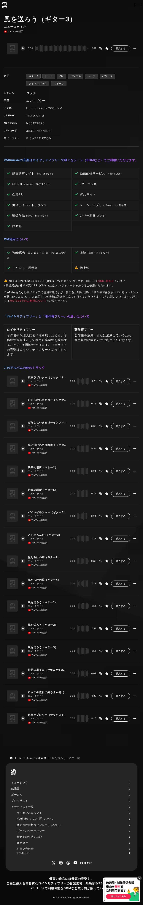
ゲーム (49, 76)
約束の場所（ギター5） (43, 489)
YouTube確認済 (15, 31)
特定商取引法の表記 (29, 836)
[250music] (4, 5)
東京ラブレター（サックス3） (47, 377)
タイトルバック (38, 83)
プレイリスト (19, 800)
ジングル (75, 76)
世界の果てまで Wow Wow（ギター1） (47, 669)
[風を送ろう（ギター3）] (12, 651)
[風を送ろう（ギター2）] (12, 628)
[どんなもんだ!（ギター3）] (12, 538)
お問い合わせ (105, 280)
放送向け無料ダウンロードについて (39, 824)
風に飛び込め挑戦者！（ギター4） (47, 444)
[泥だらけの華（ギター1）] (12, 561)
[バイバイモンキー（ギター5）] (12, 516)
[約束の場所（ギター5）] (12, 493)
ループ (91, 76)
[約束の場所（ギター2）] (12, 471)
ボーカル (17, 794)
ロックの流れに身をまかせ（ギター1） (47, 692)
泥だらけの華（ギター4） (44, 579)
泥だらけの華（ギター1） (44, 557)
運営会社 (22, 842)
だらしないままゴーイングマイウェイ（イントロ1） (47, 399)
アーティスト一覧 (22, 806)
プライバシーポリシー (31, 830)
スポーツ (59, 83)
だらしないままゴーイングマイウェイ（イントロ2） (47, 422)
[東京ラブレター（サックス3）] (12, 381)
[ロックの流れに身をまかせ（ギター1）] (12, 696)
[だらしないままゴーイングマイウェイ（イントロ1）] (12, 403)
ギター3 (33, 76)
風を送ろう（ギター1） (42, 602)
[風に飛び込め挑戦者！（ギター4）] (12, 448)
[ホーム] (11, 758)
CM (61, 76)
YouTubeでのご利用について (27, 300)
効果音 (15, 788)
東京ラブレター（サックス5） (47, 714)
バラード (107, 76)
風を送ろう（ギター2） (43, 624)
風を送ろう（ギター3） (43, 647)
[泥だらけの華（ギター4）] (12, 583)
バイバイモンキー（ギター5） (47, 512)
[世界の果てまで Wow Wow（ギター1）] (12, 673)
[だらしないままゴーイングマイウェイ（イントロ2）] (12, 426)
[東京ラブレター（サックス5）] (12, 718)
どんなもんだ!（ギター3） (45, 534)
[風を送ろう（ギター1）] (12, 606)
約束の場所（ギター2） (43, 467)
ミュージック (19, 782)
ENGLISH (23, 852)
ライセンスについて (29, 812)
